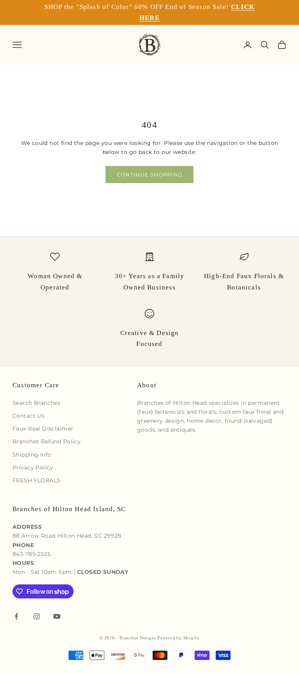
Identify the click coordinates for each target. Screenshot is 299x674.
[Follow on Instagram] (36, 616)
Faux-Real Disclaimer (42, 428)
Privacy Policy (32, 467)
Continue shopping (149, 174)
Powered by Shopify (178, 637)
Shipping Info (31, 454)
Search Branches (36, 402)
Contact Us (28, 415)
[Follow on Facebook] (16, 616)
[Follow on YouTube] (57, 616)
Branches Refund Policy (46, 441)
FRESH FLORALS (36, 480)
